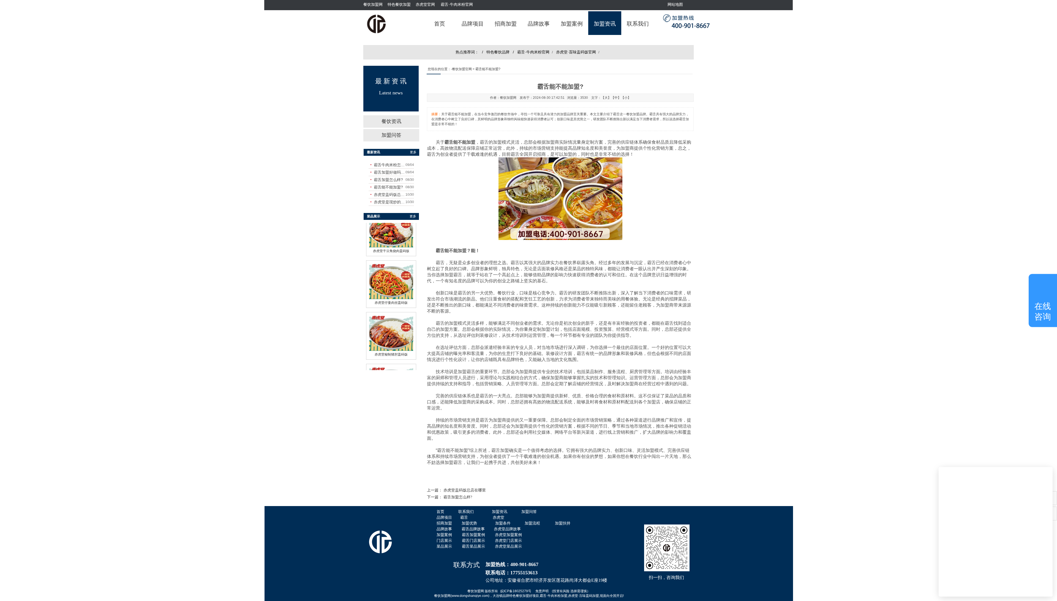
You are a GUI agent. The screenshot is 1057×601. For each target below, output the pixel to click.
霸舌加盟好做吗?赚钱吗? (389, 172)
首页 (439, 24)
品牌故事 (539, 24)
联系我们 (638, 24)
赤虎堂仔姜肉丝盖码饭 (391, 318)
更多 (413, 152)
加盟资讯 (605, 24)
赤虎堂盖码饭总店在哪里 (464, 490)
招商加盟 (506, 24)
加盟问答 (391, 135)
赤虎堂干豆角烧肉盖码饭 (391, 267)
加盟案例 (572, 24)
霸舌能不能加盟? (388, 187)
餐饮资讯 (391, 121)
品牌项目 (473, 24)
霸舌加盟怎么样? (457, 497)
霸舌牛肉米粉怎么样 (389, 165)
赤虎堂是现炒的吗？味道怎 (389, 202)
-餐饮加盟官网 (461, 69)
